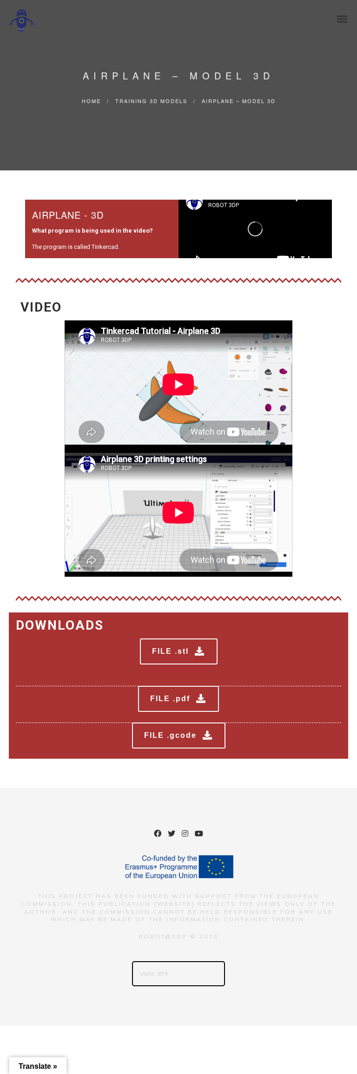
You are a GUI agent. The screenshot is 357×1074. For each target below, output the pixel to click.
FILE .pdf (170, 699)
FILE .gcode (170, 735)
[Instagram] (185, 835)
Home (91, 100)
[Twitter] (171, 835)
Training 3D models (151, 100)
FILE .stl (170, 651)
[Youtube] (199, 835)
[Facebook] (158, 835)
